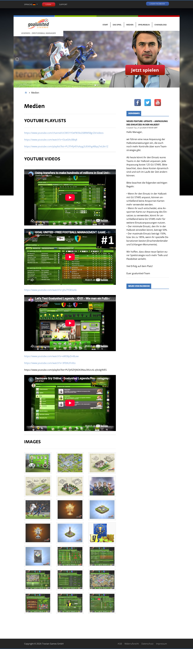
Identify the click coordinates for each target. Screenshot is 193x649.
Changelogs (160, 24)
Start (105, 24)
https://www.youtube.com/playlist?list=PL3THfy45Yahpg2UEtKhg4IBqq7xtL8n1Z (66, 146)
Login (48, 4)
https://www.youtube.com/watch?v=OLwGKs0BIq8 (50, 139)
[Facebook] (137, 102)
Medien (129, 24)
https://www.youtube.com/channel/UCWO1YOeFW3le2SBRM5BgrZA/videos (64, 132)
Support (63, 4)
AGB (120, 643)
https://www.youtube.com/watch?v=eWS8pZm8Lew (51, 356)
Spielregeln (144, 24)
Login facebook (157, 3)
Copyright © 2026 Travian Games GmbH (44, 643)
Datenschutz (147, 643)
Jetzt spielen (145, 70)
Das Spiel (117, 24)
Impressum (161, 643)
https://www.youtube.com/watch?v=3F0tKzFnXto (50, 363)
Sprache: (28, 4)
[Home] (26, 92)
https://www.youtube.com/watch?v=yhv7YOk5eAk (50, 289)
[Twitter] (147, 102)
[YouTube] (157, 102)
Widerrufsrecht (131, 643)
